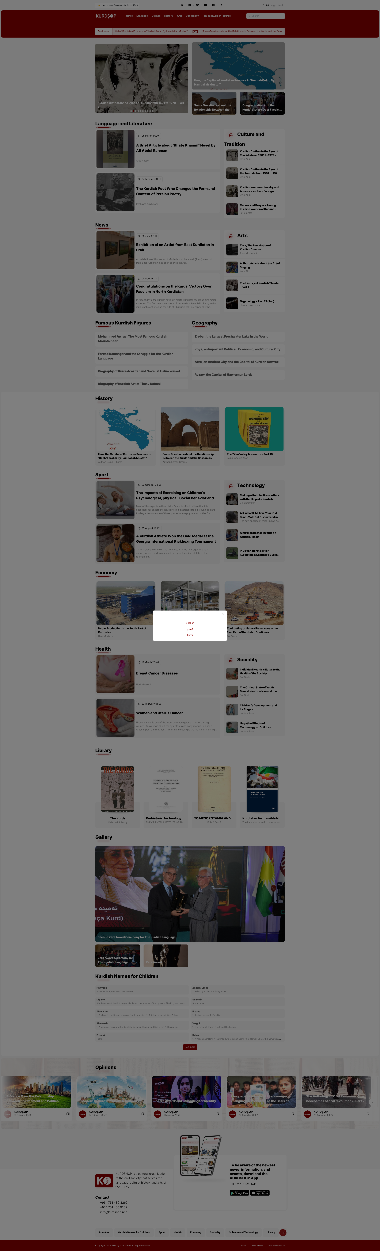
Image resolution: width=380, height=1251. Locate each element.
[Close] (223, 614)
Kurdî (190, 635)
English (190, 623)
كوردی (190, 629)
